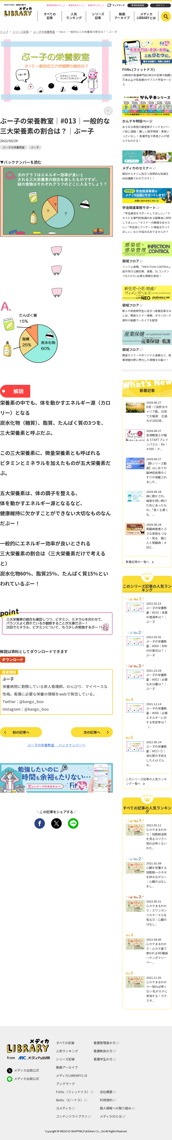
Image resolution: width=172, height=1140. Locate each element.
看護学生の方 (94, 5)
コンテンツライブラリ (71, 1116)
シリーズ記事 (98, 16)
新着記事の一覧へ (137, 562)
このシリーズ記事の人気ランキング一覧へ (146, 781)
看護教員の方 (74, 5)
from (11, 1057)
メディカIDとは (111, 1116)
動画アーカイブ (122, 16)
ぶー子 (35, 147)
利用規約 (106, 1100)
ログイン (160, 5)
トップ (4, 31)
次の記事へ (91, 732)
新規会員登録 (138, 5)
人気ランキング (74, 16)
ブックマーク (118, 5)
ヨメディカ (64, 1108)
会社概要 (106, 1092)
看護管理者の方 (54, 5)
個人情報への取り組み (115, 1108)
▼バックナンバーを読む (21, 162)
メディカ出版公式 (26, 1070)
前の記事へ (21, 732)
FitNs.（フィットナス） (73, 1092)
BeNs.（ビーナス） (69, 1100)
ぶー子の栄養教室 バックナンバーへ (56, 744)
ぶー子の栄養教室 (44, 31)
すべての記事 (50, 16)
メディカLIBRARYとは (146, 16)
